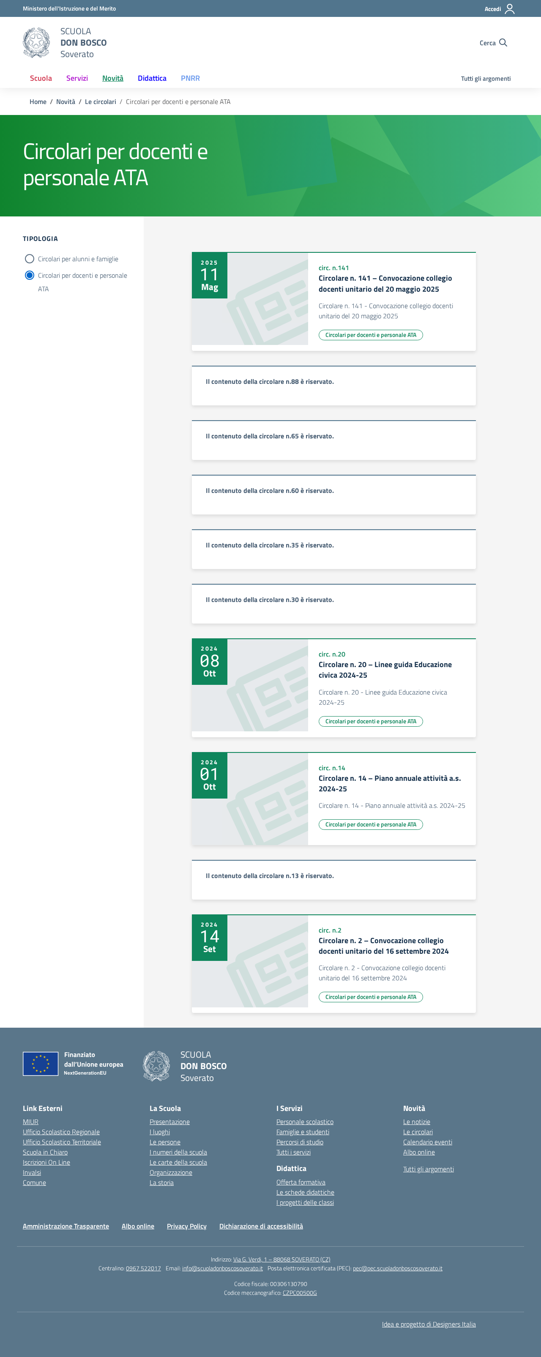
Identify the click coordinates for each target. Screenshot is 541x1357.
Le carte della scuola (178, 1162)
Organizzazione (171, 1172)
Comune (34, 1182)
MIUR (30, 1121)
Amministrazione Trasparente (66, 1226)
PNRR (190, 78)
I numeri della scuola (178, 1152)
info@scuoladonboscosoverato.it (222, 1268)
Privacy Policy (187, 1226)
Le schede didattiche (305, 1192)
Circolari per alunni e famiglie (78, 259)
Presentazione (170, 1121)
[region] (334, 385)
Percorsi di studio (299, 1142)
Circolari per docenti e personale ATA (82, 276)
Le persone (165, 1142)
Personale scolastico (304, 1121)
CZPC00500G (300, 1292)
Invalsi (32, 1172)
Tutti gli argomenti (486, 78)
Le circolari (418, 1132)
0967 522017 (143, 1268)
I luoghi (160, 1132)
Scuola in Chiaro (45, 1152)
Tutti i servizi (293, 1152)
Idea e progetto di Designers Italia (429, 1324)
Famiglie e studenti (302, 1132)
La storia (162, 1182)
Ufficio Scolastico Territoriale (62, 1142)
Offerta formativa (300, 1182)
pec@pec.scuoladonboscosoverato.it (398, 1268)
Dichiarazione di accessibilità (261, 1226)
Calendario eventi (427, 1142)
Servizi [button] (77, 78)
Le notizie (416, 1121)
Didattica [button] (152, 78)
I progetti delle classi (305, 1202)
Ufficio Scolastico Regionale (61, 1132)
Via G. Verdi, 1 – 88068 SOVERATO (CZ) (282, 1259)
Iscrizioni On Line (46, 1162)
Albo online (419, 1152)
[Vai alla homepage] (36, 42)
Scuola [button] (41, 78)
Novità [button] (112, 78)
